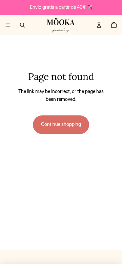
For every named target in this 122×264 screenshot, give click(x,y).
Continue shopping (61, 124)
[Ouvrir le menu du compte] (99, 25)
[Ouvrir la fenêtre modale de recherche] (22, 25)
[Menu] (8, 25)
